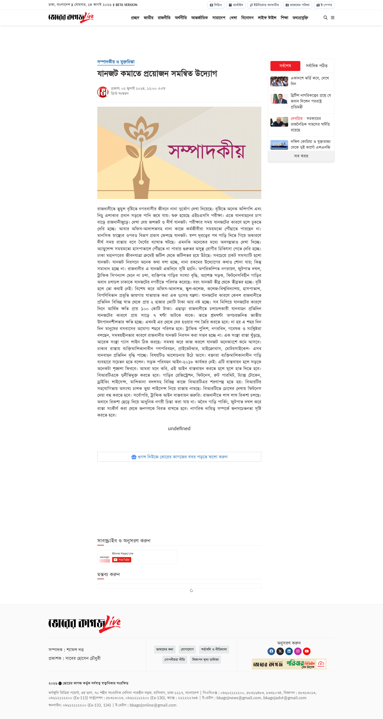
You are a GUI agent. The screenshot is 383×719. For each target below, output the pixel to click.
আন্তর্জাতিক (199, 18)
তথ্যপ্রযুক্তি (300, 18)
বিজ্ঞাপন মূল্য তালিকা (205, 659)
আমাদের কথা (164, 649)
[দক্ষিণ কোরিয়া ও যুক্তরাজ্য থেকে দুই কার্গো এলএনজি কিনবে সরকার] (301, 148)
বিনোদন (247, 18)
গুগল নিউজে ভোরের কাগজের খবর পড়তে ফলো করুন (182, 457)
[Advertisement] (191, 42)
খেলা (233, 18)
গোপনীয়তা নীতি (174, 659)
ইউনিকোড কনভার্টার (266, 5)
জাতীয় (148, 18)
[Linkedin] (289, 651)
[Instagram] (298, 651)
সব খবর (301, 156)
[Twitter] (280, 651)
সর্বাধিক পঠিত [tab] (317, 66)
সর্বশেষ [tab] (285, 66)
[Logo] (71, 17)
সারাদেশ (218, 18)
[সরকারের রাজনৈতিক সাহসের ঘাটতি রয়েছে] (301, 125)
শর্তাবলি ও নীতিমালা (214, 649)
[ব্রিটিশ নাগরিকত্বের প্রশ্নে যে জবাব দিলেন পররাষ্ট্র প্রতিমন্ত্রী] (301, 102)
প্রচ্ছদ (135, 18)
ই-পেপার (326, 5)
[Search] (326, 18)
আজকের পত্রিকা (299, 5)
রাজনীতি (164, 18)
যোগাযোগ (187, 649)
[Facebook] (271, 651)
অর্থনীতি (181, 18)
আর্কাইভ (237, 5)
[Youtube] (307, 651)
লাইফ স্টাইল (267, 18)
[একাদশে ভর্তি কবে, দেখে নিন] (301, 81)
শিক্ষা (284, 18)
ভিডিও (217, 5)
